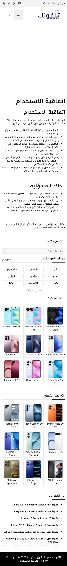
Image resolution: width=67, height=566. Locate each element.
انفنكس (33, 283)
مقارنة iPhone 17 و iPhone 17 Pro (40, 518)
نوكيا (11, 283)
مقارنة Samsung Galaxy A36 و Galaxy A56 (35, 511)
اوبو (55, 276)
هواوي (11, 276)
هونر (55, 283)
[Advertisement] (33, 58)
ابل (55, 269)
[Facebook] (8, 3)
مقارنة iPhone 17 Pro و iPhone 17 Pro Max (34, 525)
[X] (14, 3)
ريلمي (33, 276)
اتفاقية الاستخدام (29, 561)
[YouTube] (19, 3)
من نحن (61, 3)
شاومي (34, 269)
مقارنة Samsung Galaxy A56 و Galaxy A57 (35, 504)
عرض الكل (6, 259)
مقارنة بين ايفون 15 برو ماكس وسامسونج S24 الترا (31, 532)
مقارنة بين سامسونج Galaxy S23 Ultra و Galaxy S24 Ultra (32, 540)
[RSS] (3, 3)
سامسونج (12, 269)
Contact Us (49, 3)
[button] (9, 15)
